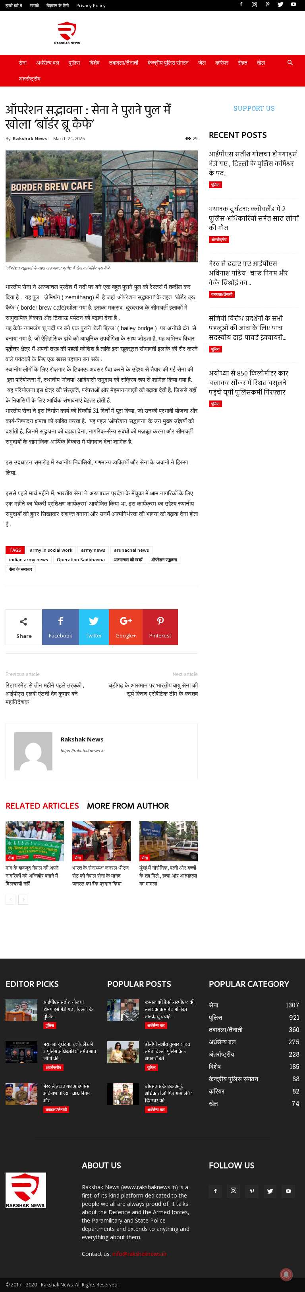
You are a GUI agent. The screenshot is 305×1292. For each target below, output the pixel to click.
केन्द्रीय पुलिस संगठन (168, 63)
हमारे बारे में (14, 5)
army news (93, 550)
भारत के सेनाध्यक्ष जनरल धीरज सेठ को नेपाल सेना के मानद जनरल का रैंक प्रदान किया (100, 876)
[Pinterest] (267, 5)
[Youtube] (293, 5)
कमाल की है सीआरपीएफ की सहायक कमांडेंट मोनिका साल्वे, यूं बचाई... (170, 1010)
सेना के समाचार (20, 569)
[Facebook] (241, 5)
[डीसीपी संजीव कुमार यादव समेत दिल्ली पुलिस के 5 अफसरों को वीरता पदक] (123, 1052)
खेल (261, 63)
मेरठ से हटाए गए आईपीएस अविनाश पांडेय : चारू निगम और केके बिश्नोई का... (248, 274)
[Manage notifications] (286, 1274)
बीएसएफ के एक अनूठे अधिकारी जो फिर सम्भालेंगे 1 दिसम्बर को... (169, 1094)
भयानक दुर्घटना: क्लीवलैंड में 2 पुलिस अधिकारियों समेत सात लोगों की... (69, 1052)
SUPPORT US (254, 108)
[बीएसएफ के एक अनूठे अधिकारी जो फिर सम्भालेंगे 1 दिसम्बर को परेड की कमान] (123, 1094)
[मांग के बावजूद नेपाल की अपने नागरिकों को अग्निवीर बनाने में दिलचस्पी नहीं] (35, 841)
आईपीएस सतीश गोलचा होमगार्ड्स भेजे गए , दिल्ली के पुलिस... (68, 1010)
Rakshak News (30, 138)
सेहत (242, 63)
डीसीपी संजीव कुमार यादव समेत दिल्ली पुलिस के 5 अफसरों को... (167, 1052)
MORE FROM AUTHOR (128, 806)
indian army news (28, 559)
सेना (23, 63)
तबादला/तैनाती (123, 63)
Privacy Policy (91, 5)
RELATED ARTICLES (42, 806)
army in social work (51, 550)
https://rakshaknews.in (82, 750)
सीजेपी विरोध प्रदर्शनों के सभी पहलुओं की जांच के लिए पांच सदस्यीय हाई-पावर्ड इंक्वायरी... (247, 328)
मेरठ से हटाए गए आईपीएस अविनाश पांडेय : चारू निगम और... (66, 1094)
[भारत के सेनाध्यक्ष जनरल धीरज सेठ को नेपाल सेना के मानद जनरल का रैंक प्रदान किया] (101, 841)
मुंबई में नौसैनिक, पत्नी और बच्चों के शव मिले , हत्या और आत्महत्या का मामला (168, 876)
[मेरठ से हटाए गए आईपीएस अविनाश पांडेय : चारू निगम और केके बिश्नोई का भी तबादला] (21, 1094)
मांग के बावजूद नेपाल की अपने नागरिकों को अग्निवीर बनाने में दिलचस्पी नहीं (32, 876)
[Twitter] (280, 5)
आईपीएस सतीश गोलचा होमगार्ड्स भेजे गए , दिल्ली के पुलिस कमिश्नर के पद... (253, 164)
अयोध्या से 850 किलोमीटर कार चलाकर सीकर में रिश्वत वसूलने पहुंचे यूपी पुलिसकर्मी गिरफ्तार (248, 383)
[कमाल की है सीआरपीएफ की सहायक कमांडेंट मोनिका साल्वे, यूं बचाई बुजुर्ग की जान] (123, 1010)
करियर (221, 63)
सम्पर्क (34, 5)
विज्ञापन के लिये (57, 5)
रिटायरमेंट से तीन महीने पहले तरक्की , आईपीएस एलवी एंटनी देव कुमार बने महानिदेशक (45, 694)
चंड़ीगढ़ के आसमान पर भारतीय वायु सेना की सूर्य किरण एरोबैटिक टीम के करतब (153, 689)
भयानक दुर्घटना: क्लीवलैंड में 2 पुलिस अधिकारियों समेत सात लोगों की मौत (254, 219)
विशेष (94, 63)
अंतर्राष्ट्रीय (30, 78)
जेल (202, 63)
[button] (289, 63)
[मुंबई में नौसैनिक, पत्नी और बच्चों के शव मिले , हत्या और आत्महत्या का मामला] (168, 841)
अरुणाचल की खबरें (128, 559)
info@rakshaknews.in (139, 1253)
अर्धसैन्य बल (47, 63)
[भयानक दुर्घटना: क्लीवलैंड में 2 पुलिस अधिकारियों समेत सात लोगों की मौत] (21, 1052)
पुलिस (74, 63)
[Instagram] (254, 5)
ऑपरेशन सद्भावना (164, 559)
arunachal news (131, 550)
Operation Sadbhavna (81, 559)
